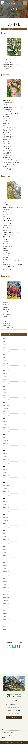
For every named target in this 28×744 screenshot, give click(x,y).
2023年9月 (5, 450)
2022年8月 (5, 491)
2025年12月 (5, 363)
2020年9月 (5, 565)
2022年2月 (5, 511)
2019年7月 (5, 610)
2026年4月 (5, 351)
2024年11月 (5, 405)
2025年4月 (5, 389)
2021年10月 (5, 523)
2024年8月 (5, 415)
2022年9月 (5, 488)
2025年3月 (5, 392)
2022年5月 (5, 501)
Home (3, 729)
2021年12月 (5, 517)
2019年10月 (5, 600)
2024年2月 (5, 434)
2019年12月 (5, 594)
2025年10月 (5, 370)
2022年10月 (5, 485)
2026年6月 (5, 344)
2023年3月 (5, 469)
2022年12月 (5, 479)
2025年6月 (5, 383)
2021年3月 (5, 546)
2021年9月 (5, 527)
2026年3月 (5, 354)
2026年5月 (5, 347)
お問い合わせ (14, 717)
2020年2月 (5, 587)
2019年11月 (5, 597)
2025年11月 (5, 367)
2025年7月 (5, 379)
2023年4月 (5, 466)
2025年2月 (5, 395)
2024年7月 (5, 418)
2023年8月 (5, 453)
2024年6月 (5, 421)
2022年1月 (5, 514)
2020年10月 (5, 562)
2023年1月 (5, 475)
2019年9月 (5, 603)
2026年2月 (5, 357)
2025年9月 (5, 373)
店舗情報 (4, 737)
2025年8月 (5, 376)
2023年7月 (5, 456)
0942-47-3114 (14, 713)
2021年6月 (5, 536)
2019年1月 (5, 629)
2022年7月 (5, 495)
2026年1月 (5, 360)
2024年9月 (5, 411)
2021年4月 (5, 543)
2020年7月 (5, 571)
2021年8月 (5, 530)
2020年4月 (5, 581)
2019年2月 (5, 626)
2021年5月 (5, 539)
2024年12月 (5, 402)
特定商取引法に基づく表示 (7, 732)
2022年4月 (5, 504)
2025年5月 (5, 386)
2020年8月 (5, 568)
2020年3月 (5, 584)
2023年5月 (5, 463)
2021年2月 (5, 549)
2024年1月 (5, 437)
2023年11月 (5, 443)
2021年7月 (5, 533)
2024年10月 (5, 408)
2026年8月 (5, 338)
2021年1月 (5, 552)
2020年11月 (5, 559)
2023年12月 (5, 440)
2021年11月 (5, 520)
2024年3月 (5, 431)
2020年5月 (5, 578)
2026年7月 (5, 341)
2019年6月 (5, 613)
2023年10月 (5, 447)
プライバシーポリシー (6, 735)
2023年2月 (5, 472)
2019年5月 (5, 616)
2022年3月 (5, 507)
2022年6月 (5, 498)
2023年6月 (5, 459)
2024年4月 (5, 427)
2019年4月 (5, 619)
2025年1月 (5, 399)
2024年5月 (5, 424)
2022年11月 (5, 482)
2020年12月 (5, 555)
